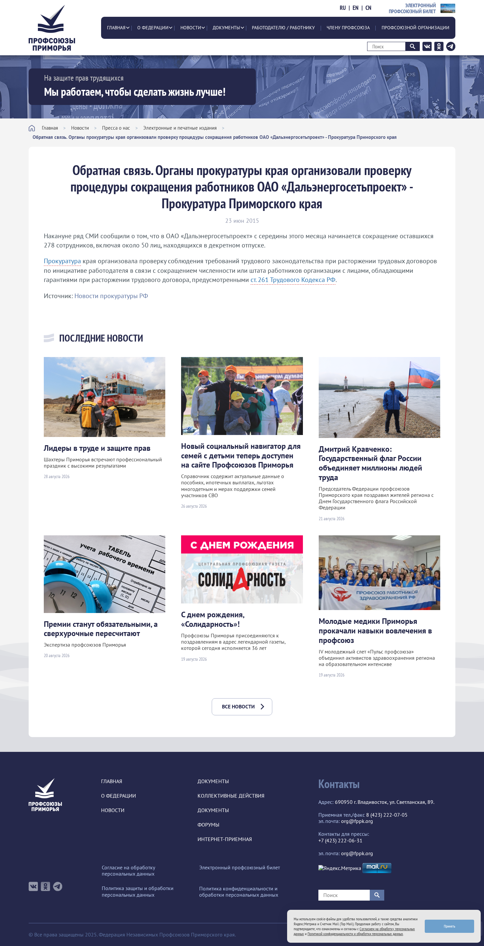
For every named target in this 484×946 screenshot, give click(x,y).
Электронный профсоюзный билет (239, 867)
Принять (449, 926)
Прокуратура (62, 261)
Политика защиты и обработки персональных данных (138, 891)
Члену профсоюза (348, 28)
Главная (116, 28)
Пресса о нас (116, 128)
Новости (190, 28)
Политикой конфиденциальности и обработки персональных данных (355, 933)
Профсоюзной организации (415, 28)
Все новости (238, 706)
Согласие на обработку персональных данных (128, 870)
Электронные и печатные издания (180, 128)
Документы (226, 28)
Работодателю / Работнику (283, 28)
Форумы (208, 825)
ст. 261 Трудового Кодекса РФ (293, 279)
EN (356, 8)
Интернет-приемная (225, 839)
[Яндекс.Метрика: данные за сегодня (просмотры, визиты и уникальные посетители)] (339, 868)
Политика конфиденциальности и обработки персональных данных (238, 891)
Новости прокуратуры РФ (111, 296)
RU (343, 8)
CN (368, 8)
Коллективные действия (231, 796)
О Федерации (153, 28)
